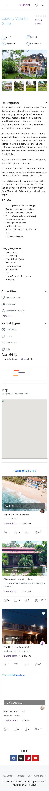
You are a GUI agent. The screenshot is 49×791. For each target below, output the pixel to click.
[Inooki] (42, 643)
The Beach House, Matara (16, 514)
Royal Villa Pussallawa (14, 711)
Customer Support (37, 775)
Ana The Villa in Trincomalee (17, 647)
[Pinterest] (28, 758)
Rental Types (11, 323)
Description (10, 103)
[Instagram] (21, 758)
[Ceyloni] (42, 575)
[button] (36, 5)
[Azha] (42, 511)
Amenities (9, 291)
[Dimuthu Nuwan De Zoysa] (42, 707)
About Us (10, 775)
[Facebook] (13, 758)
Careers (22, 775)
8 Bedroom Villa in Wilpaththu (18, 579)
